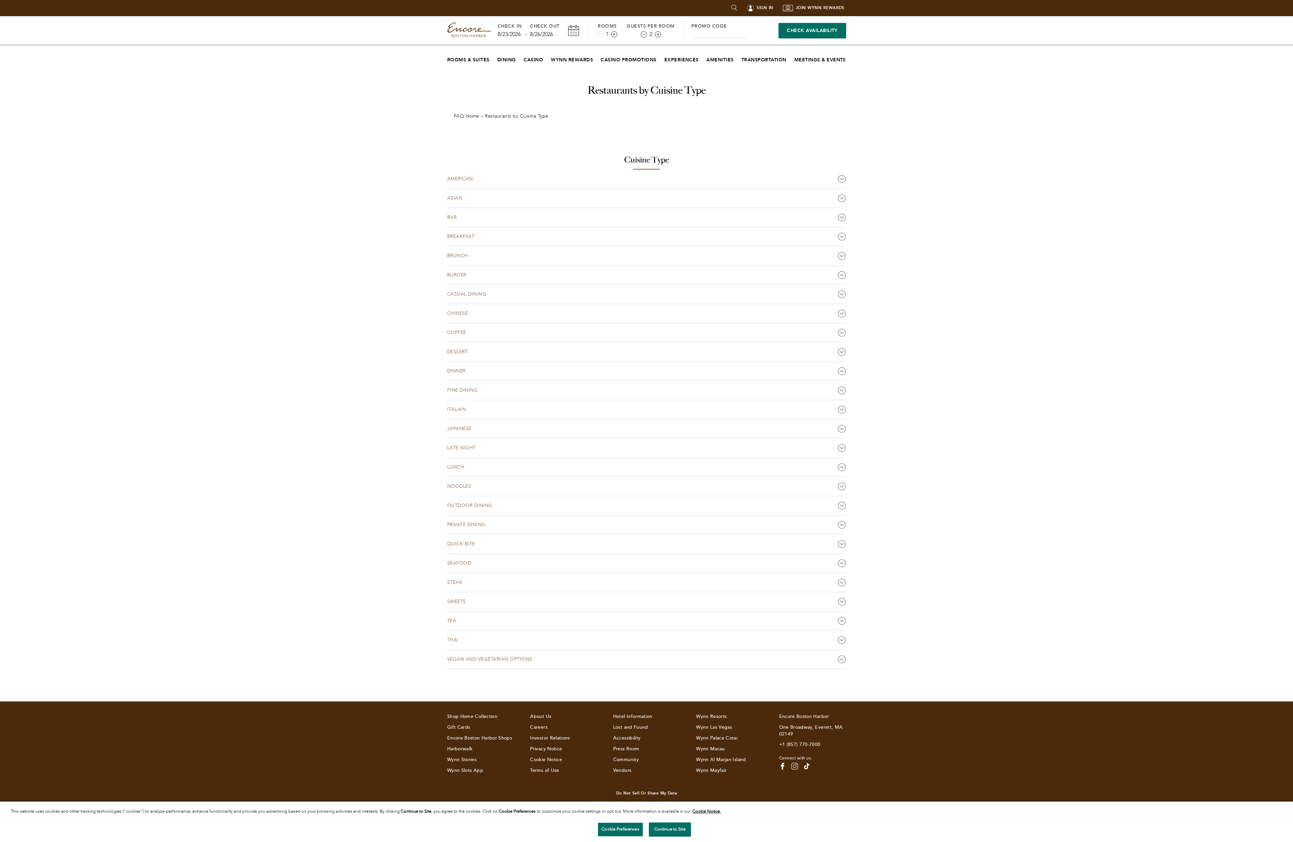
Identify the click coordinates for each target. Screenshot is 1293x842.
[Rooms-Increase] (614, 34)
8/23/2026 (509, 34)
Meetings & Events (820, 60)
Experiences (681, 60)
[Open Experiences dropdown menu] (703, 58)
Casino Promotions (628, 60)
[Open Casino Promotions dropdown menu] (661, 58)
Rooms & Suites (468, 60)
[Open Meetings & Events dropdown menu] (850, 58)
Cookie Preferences (620, 829)
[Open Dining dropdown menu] (520, 58)
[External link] (806, 766)
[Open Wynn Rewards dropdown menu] (597, 58)
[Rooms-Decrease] (600, 34)
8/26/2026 (541, 34)
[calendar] (574, 30)
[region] (646, 822)
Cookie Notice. (706, 811)
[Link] (469, 30)
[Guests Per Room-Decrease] (644, 34)
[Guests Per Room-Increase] (658, 34)
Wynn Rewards (572, 60)
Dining (506, 60)
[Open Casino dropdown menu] (547, 58)
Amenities (719, 60)
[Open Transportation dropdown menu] (791, 58)
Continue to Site (670, 829)
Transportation (764, 60)
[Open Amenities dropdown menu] (738, 58)
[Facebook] (782, 766)
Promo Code (709, 26)
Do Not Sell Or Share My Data (646, 793)
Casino (533, 60)
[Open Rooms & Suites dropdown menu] (494, 58)
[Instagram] (794, 766)
